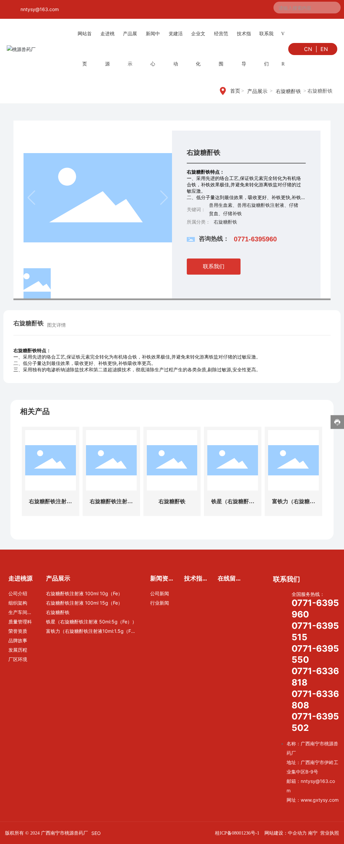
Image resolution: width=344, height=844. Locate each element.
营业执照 (329, 833)
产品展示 (257, 91)
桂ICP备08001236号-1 (237, 833)
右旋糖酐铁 (288, 91)
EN (324, 49)
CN (308, 49)
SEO (96, 833)
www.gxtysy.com (320, 800)
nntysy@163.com (39, 9)
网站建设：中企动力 (285, 833)
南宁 (312, 833)
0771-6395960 (255, 239)
